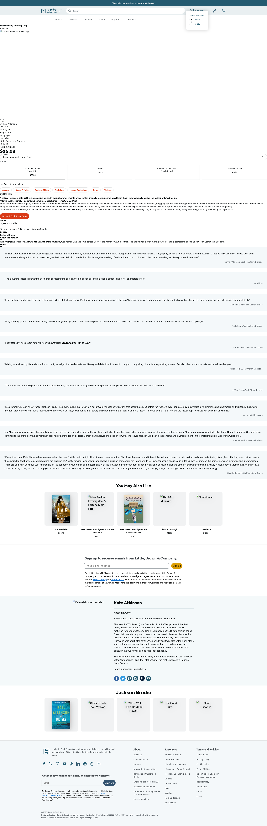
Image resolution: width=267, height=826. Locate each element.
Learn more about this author (129, 668)
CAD (197, 24)
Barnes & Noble (22, 190)
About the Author (9, 237)
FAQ (167, 788)
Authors (73, 19)
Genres (58, 19)
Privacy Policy (202, 759)
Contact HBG (171, 783)
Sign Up (177, 565)
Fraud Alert (201, 786)
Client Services (172, 759)
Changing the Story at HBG (146, 781)
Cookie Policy (202, 764)
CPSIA (199, 791)
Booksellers (170, 802)
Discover (88, 19)
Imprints (115, 19)
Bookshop (59, 190)
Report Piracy (202, 781)
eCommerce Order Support (177, 768)
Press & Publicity (141, 799)
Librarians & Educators (175, 764)
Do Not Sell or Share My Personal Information (207, 775)
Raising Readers (172, 797)
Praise (3, 244)
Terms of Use (202, 754)
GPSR (199, 796)
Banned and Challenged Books (145, 775)
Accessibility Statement (144, 786)
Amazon (5, 190)
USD (197, 19)
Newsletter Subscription (145, 768)
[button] (133, 120)
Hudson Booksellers (78, 190)
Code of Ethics (203, 768)
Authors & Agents (173, 754)
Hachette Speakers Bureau (177, 773)
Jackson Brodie (7, 234)
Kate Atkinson (10, 123)
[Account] (214, 10)
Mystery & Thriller (9, 223)
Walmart (107, 190)
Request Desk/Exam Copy (14, 216)
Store (102, 19)
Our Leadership (141, 759)
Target (95, 190)
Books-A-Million (42, 190)
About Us (131, 19)
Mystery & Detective (19, 229)
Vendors (168, 792)
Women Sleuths (40, 229)
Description (6, 193)
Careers (168, 778)
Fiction (3, 229)
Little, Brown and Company (13, 141)
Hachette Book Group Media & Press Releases (147, 793)
